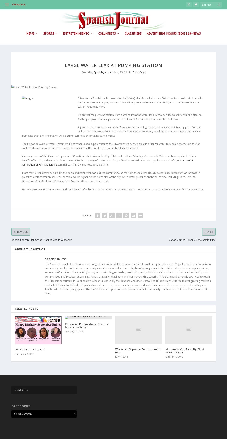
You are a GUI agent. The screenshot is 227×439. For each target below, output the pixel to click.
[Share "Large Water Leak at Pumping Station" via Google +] (111, 215)
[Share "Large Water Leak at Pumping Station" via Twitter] (104, 215)
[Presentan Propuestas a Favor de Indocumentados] (88, 317)
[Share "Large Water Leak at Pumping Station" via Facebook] (97, 215)
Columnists (107, 33)
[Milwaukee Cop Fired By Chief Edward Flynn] (188, 330)
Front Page (139, 72)
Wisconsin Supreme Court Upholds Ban (138, 350)
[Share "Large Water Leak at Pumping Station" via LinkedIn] (119, 215)
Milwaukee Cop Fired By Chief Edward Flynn (184, 350)
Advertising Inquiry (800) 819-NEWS (174, 33)
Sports (48, 33)
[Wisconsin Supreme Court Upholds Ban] (138, 330)
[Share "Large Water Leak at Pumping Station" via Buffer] (126, 215)
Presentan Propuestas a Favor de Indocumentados (87, 325)
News (30, 33)
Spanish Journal (102, 72)
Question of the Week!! (30, 349)
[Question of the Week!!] (38, 330)
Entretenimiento (76, 33)
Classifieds (133, 33)
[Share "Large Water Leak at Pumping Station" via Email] (133, 215)
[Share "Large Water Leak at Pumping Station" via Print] (140, 215)
